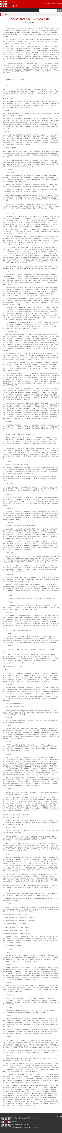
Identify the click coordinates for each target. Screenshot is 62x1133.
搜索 (59, 10)
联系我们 (59, 1116)
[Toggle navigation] (2, 10)
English (60, 3)
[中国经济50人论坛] (10, 4)
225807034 (53, 3)
